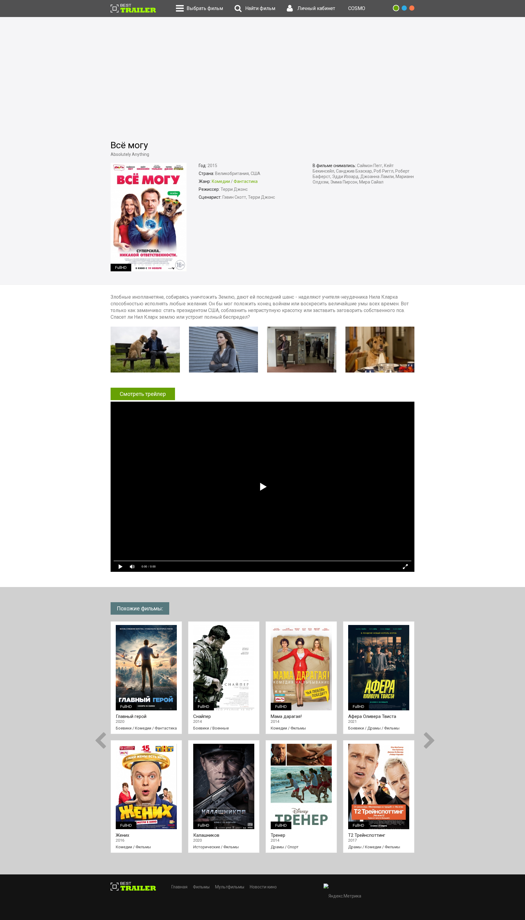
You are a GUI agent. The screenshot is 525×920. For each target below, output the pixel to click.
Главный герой (131, 716)
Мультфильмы (229, 886)
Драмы (277, 847)
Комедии (221, 181)
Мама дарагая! (286, 716)
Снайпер (202, 716)
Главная (179, 886)
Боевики (124, 728)
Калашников (206, 835)
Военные (220, 728)
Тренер (278, 835)
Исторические (206, 847)
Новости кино (263, 886)
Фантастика (246, 181)
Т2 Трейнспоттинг (366, 835)
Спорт (293, 847)
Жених (122, 835)
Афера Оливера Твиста (372, 716)
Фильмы (143, 847)
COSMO (356, 8)
